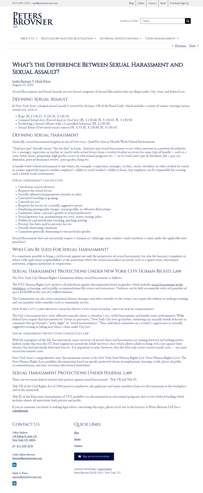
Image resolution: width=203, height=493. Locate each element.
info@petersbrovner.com (45, 3)
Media (77, 439)
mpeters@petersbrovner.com (26, 477)
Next (192, 45)
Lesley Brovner (21, 81)
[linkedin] (14, 465)
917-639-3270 (25, 446)
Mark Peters (43, 81)
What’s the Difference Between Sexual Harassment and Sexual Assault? (97, 68)
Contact (78, 446)
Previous (180, 45)
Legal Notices (105, 469)
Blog (76, 433)
